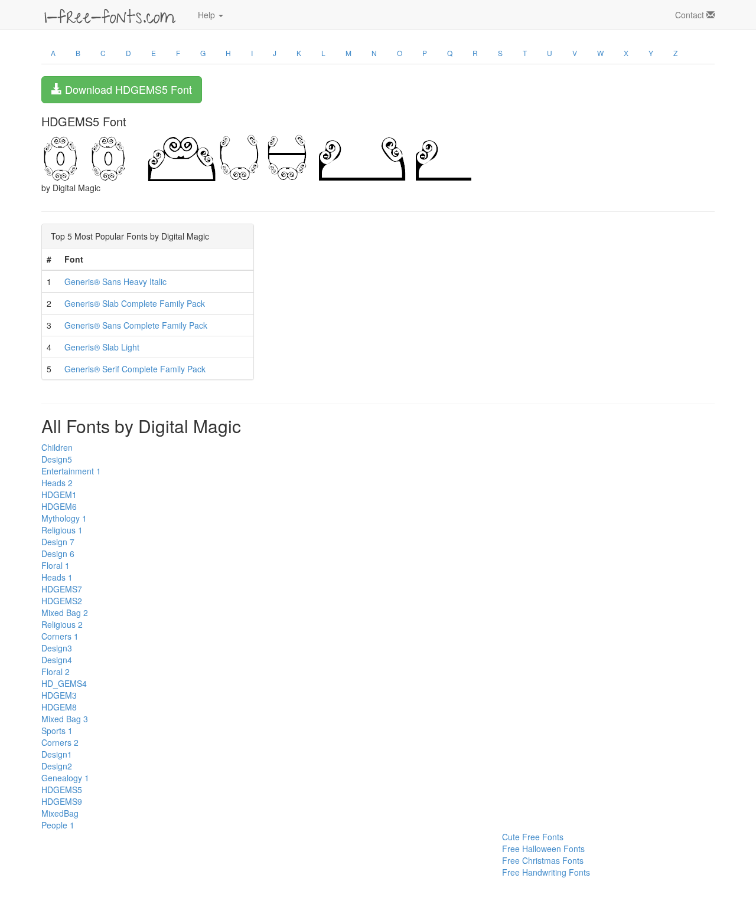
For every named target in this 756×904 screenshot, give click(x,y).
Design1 (56, 754)
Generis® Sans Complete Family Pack (135, 325)
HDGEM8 (59, 707)
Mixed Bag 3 (64, 719)
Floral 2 (55, 671)
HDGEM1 (59, 494)
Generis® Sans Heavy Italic (115, 281)
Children (57, 447)
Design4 (56, 660)
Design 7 (57, 542)
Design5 (56, 459)
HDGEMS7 (61, 589)
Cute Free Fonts (532, 837)
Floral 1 (55, 565)
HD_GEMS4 (64, 683)
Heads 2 (57, 483)
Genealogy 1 (65, 778)
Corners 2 (60, 742)
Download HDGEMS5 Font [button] (127, 89)
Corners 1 (60, 636)
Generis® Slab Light (101, 347)
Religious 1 (62, 530)
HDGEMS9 (61, 801)
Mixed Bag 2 (64, 612)
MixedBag (60, 813)
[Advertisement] (100, 857)
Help (207, 15)
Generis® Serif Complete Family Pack (135, 369)
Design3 (56, 648)
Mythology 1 (64, 518)
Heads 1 (57, 577)
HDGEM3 (59, 695)
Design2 (56, 766)
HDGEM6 (59, 506)
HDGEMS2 (61, 601)
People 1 (57, 825)
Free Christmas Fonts (543, 860)
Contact (690, 15)
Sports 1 (57, 730)
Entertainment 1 (71, 471)
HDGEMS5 (61, 789)
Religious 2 (62, 624)
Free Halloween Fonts (543, 848)
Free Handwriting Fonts (546, 872)
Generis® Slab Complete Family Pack (134, 303)
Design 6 (57, 553)
